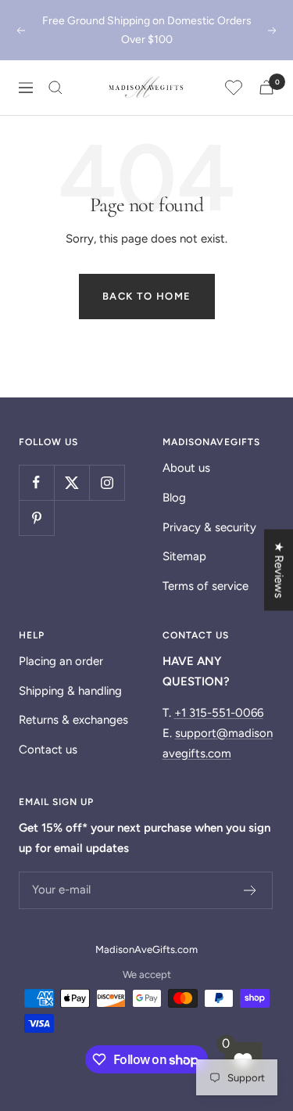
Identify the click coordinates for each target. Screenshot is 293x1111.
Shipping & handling (70, 691)
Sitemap (184, 556)
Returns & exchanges (73, 720)
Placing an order (61, 661)
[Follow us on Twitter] (71, 482)
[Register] (250, 890)
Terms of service (205, 586)
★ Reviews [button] (279, 570)
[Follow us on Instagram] (106, 482)
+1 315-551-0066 (218, 713)
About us (186, 468)
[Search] (55, 88)
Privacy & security (209, 527)
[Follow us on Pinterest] (36, 517)
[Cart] (266, 87)
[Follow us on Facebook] (36, 482)
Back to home (146, 296)
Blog (174, 498)
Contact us (48, 749)
